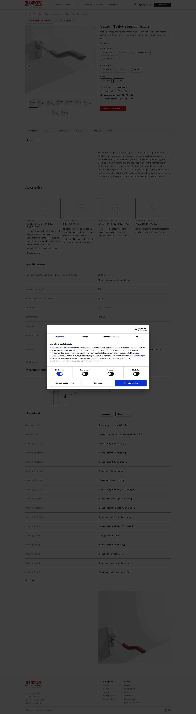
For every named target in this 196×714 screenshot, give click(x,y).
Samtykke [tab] (60, 336)
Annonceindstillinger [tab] (110, 336)
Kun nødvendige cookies (65, 383)
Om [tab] (136, 336)
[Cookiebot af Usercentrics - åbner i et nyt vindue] (137, 329)
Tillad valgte (98, 383)
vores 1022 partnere (62, 347)
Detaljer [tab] (85, 336)
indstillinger (140, 356)
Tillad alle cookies (131, 383)
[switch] (85, 374)
